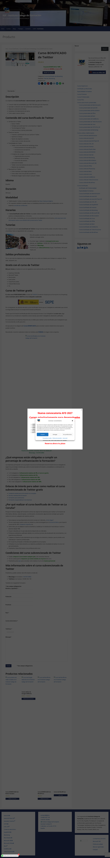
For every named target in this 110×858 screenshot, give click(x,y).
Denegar (55, 434)
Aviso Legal (65, 438)
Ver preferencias (67, 434)
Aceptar (43, 434)
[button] (72, 421)
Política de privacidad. (57, 438)
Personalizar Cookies (47, 438)
